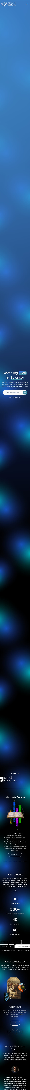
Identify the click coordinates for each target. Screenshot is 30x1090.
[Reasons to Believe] (8, 4)
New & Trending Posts (15, 397)
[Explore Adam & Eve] (15, 1023)
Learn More (13, 854)
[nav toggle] (27, 4)
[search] (25, 393)
